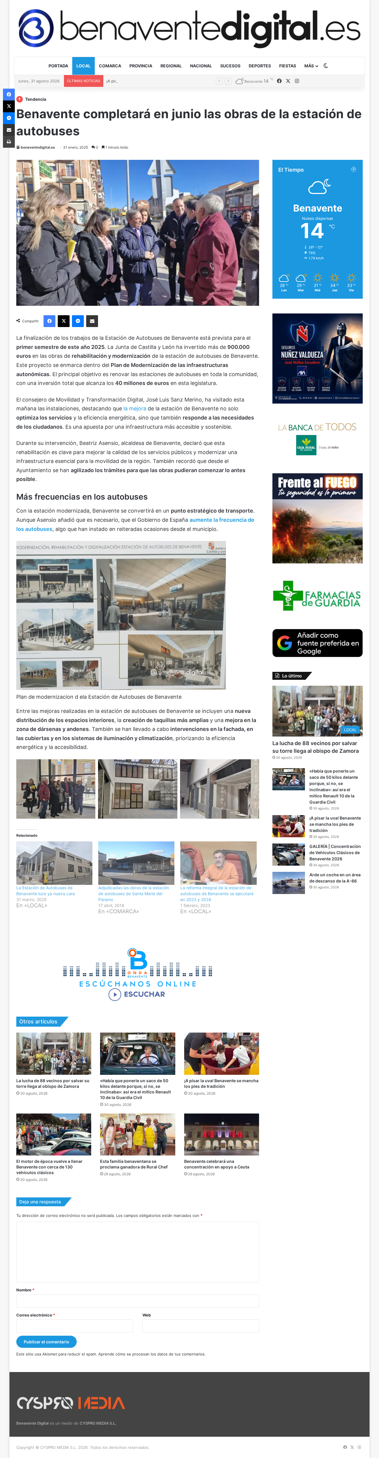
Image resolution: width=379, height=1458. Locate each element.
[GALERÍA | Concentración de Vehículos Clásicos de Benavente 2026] (288, 854)
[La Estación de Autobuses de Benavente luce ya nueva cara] (54, 863)
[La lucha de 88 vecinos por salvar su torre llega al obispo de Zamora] (53, 1054)
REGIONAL (171, 65)
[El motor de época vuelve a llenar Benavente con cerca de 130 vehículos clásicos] (53, 1135)
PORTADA (58, 65)
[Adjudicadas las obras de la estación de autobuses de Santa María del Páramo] (136, 863)
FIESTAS (287, 65)
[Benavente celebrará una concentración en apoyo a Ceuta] (221, 1135)
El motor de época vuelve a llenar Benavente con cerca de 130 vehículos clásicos (49, 1167)
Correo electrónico (35, 1315)
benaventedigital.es (38, 147)
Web (146, 1315)
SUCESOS (230, 65)
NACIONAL (201, 65)
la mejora (135, 408)
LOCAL (83, 65)
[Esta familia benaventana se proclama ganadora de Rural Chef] (137, 1135)
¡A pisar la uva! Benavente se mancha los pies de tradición (160, 81)
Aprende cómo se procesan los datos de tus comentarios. (152, 1354)
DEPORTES (260, 65)
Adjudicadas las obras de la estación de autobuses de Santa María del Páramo (133, 893)
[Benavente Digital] (189, 28)
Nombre (25, 1290)
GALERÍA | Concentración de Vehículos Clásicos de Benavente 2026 (335, 852)
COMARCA (110, 65)
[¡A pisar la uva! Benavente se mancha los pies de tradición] (221, 1054)
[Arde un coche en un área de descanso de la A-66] (288, 883)
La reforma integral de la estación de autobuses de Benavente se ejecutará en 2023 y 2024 (216, 893)
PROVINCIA (140, 65)
